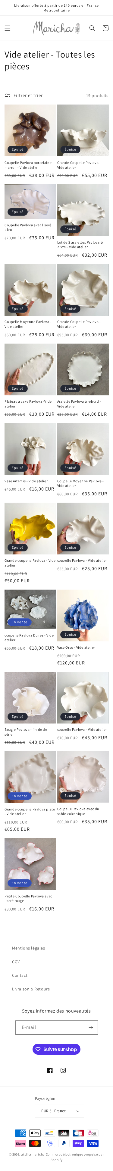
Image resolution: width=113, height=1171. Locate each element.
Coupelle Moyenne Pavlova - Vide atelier (28, 324)
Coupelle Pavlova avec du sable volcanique (78, 811)
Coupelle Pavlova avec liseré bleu (28, 227)
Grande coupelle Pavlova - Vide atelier (30, 562)
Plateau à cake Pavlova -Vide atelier (28, 403)
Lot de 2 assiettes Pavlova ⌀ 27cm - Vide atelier (80, 244)
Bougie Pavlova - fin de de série (26, 732)
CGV (16, 961)
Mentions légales (28, 948)
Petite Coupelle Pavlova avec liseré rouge (28, 898)
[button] (7, 28)
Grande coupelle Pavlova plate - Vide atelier (30, 811)
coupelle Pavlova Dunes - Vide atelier (29, 637)
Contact (19, 975)
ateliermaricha (33, 1154)
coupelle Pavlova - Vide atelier (82, 560)
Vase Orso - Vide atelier (76, 647)
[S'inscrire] (91, 1027)
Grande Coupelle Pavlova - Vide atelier (79, 165)
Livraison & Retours (31, 989)
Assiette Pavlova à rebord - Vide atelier (79, 403)
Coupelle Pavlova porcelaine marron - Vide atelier (28, 165)
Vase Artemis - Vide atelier (26, 481)
